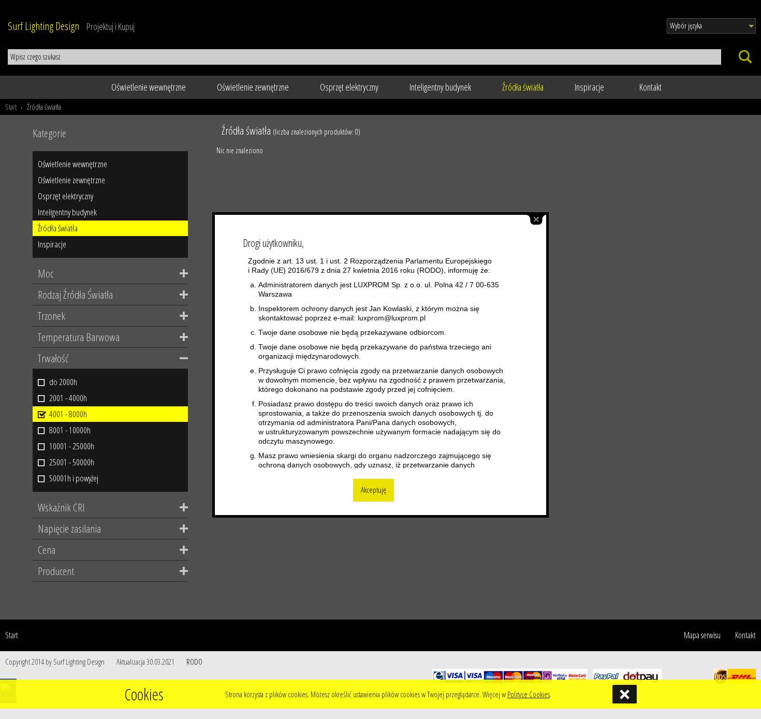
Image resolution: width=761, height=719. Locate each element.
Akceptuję (373, 490)
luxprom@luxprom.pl (392, 318)
